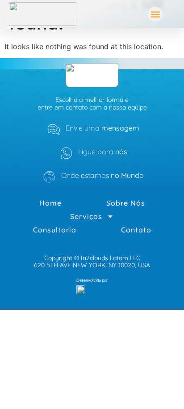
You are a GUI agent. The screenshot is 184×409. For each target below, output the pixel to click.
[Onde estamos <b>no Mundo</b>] (49, 177)
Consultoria (54, 229)
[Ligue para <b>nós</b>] (66, 153)
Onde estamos (102, 175)
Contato (136, 229)
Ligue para (102, 151)
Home (50, 202)
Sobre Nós (125, 202)
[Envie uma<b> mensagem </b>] (54, 129)
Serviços (86, 216)
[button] (155, 14)
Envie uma (102, 127)
